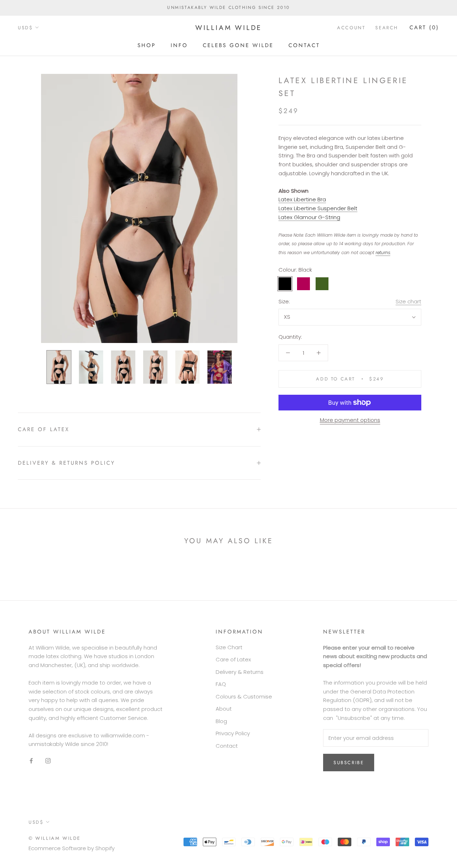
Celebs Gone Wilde (238, 45)
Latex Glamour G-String (309, 217)
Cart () (424, 27)
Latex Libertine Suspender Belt (317, 208)
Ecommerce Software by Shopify (72, 848)
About (224, 708)
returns (383, 252)
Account (351, 27)
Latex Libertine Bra (302, 199)
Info (179, 45)
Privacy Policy (233, 733)
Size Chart (229, 647)
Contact (304, 45)
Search (386, 27)
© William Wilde (55, 838)
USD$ (25, 27)
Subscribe (348, 762)
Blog (221, 721)
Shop (146, 45)
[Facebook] (31, 760)
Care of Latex (43, 429)
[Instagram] (48, 760)
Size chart (408, 301)
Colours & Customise (244, 696)
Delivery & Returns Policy (66, 463)
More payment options (350, 420)
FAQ (221, 684)
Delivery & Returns (239, 672)
